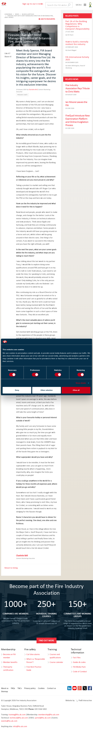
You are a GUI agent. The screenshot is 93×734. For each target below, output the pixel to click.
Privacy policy (29, 688)
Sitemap (4, 691)
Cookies (41, 688)
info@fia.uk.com (20, 726)
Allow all (76, 390)
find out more (46, 640)
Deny (17, 390)
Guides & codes (79, 662)
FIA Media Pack (79, 667)
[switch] (35, 374)
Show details (81, 383)
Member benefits (10, 662)
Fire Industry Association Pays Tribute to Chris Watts (77, 88)
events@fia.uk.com (9, 721)
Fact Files (77, 657)
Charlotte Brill (33, 89)
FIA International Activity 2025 (77, 58)
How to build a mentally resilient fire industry (76, 42)
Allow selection (46, 390)
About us (4, 688)
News (17, 14)
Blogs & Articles (28, 14)
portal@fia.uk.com (43, 717)
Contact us (51, 688)
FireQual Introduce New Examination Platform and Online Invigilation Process (77, 120)
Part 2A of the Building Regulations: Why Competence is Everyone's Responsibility (77, 25)
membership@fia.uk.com (48, 714)
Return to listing (11, 568)
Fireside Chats (22, 95)
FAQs (13, 688)
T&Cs (19, 688)
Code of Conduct (80, 671)
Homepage (8, 14)
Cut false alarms (33, 654)
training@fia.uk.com (17, 714)
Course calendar (56, 662)
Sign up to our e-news (32, 3)
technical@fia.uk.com (19, 717)
